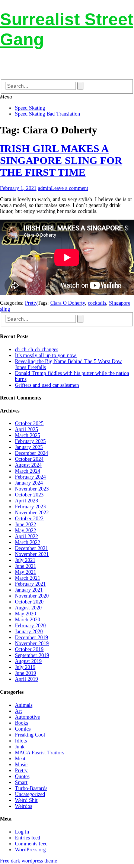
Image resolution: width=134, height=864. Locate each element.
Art (18, 711)
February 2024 (30, 477)
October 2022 (29, 518)
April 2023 (26, 501)
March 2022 (27, 542)
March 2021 (27, 578)
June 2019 (25, 673)
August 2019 (28, 661)
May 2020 (25, 614)
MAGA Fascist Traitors (39, 752)
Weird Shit (26, 800)
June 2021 (25, 566)
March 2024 (27, 471)
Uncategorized (30, 794)
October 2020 (29, 602)
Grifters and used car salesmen (47, 385)
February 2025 (30, 441)
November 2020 (32, 596)
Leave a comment (69, 188)
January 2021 (29, 590)
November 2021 (32, 554)
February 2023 (30, 506)
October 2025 (29, 423)
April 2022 (26, 536)
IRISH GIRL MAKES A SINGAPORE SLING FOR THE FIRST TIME (61, 160)
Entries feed (27, 838)
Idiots (21, 741)
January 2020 (29, 631)
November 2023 (32, 489)
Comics (23, 729)
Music (21, 764)
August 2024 (28, 465)
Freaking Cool (30, 735)
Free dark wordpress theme (28, 861)
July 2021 (25, 560)
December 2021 (31, 548)
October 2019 (29, 649)
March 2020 (27, 619)
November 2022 (32, 512)
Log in (22, 832)
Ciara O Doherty (67, 303)
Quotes (22, 776)
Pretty (31, 303)
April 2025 (26, 429)
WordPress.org (30, 849)
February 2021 (30, 584)
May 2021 (25, 572)
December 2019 (31, 637)
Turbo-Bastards (31, 788)
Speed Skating (30, 108)
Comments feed (31, 844)
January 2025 (29, 447)
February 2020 (30, 625)
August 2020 (28, 608)
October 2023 (29, 495)
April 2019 (26, 679)
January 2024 (29, 483)
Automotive (27, 717)
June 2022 (25, 524)
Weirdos (23, 806)
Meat (20, 758)
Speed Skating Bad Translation (47, 114)
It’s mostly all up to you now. (46, 355)
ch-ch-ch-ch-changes (36, 349)
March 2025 (27, 435)
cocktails (97, 303)
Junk (20, 747)
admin (44, 188)
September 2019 (32, 655)
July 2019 (25, 667)
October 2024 (29, 459)
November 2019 (32, 643)
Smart (21, 782)
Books (21, 723)
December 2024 (31, 453)
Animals (23, 705)
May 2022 (25, 530)
